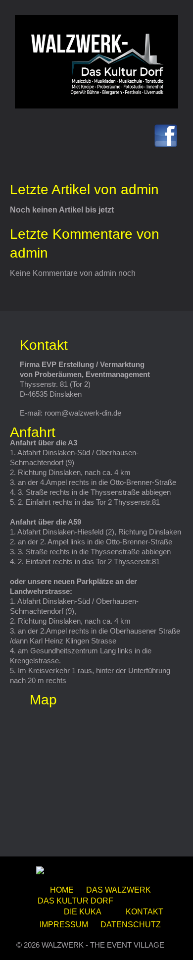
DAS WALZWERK (118, 890)
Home (62, 890)
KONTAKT (144, 911)
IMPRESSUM (64, 924)
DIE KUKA (82, 911)
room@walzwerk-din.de (83, 413)
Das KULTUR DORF (75, 901)
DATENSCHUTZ (130, 924)
